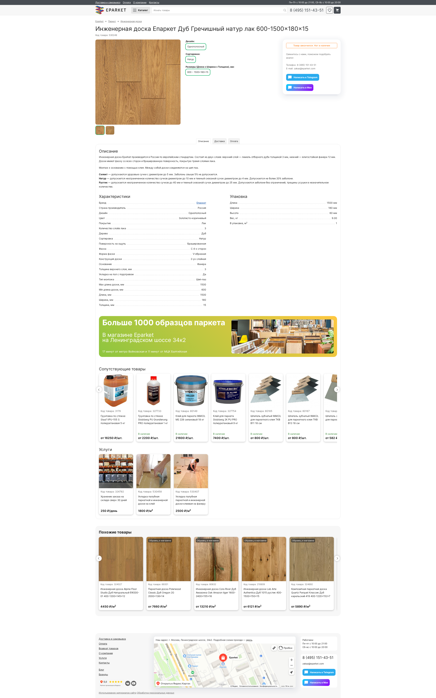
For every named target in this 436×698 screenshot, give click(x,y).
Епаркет (201, 202)
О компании (139, 2)
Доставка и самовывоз (107, 2)
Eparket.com (110, 10)
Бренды (103, 674)
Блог (101, 669)
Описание (203, 141)
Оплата (127, 2)
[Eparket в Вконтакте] (127, 683)
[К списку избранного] (329, 10)
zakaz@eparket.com (304, 68)
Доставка (219, 141)
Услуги (103, 657)
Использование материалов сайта (117, 692)
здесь (249, 640)
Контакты (154, 2)
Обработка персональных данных (155, 692)
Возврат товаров (108, 648)
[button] (99, 389)
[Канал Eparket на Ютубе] (133, 683)
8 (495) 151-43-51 (307, 10)
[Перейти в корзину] (337, 10)
